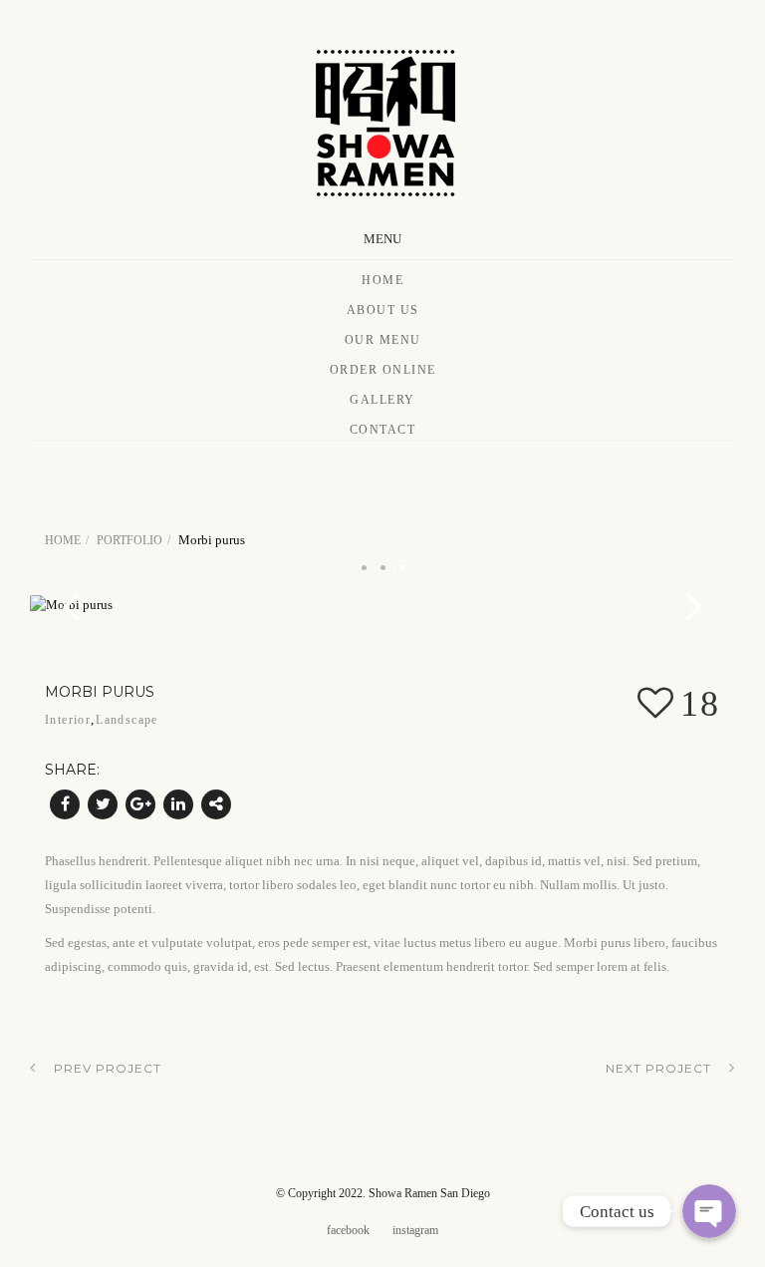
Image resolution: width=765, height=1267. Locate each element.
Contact (383, 430)
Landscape (127, 720)
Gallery (382, 400)
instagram (415, 1230)
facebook (348, 1230)
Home (382, 280)
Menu (382, 238)
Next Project (658, 1068)
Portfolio (129, 540)
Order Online (383, 370)
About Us (383, 310)
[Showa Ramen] (382, 118)
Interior (68, 720)
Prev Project (107, 1068)
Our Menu (383, 340)
